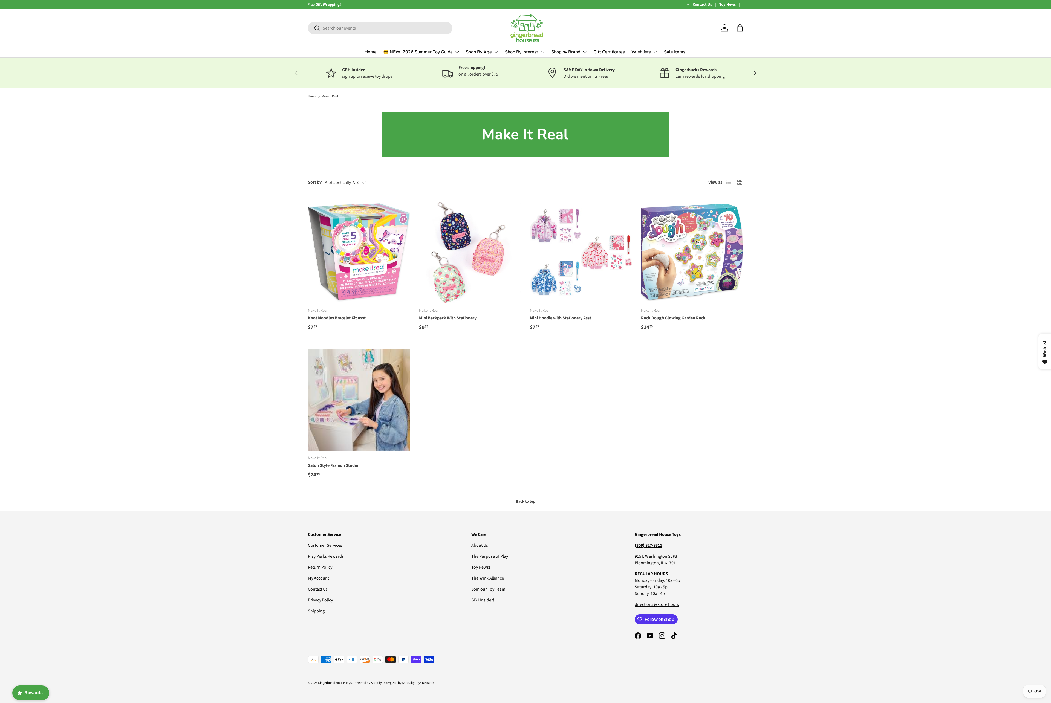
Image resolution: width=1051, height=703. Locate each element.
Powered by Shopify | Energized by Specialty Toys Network (394, 683)
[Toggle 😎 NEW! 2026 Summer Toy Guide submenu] (457, 52)
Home (371, 52)
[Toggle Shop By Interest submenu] (542, 52)
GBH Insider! (482, 600)
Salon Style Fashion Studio (333, 465)
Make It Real (330, 96)
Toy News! (480, 567)
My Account (318, 578)
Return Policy (320, 567)
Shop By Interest (521, 52)
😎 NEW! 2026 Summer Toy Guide (418, 52)
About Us (479, 545)
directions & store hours (657, 604)
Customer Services (325, 545)
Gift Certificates (609, 52)
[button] (740, 28)
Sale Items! (675, 52)
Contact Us (702, 4)
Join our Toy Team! (489, 589)
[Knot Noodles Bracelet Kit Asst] (359, 252)
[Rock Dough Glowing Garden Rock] (692, 252)
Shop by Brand (565, 52)
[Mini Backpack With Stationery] (470, 252)
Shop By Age (479, 52)
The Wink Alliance (487, 578)
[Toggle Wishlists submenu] (655, 52)
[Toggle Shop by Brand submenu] (584, 52)
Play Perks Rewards (326, 556)
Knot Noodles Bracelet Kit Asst (337, 318)
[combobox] (380, 28)
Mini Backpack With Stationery (448, 318)
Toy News (727, 4)
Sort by (315, 182)
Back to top (525, 501)
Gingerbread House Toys (335, 683)
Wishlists (641, 52)
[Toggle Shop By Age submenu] (496, 52)
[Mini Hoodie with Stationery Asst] (581, 252)
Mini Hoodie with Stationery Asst (560, 318)
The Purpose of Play (489, 556)
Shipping (316, 611)
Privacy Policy (320, 600)
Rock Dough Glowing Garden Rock (673, 318)
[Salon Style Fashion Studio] (359, 400)
